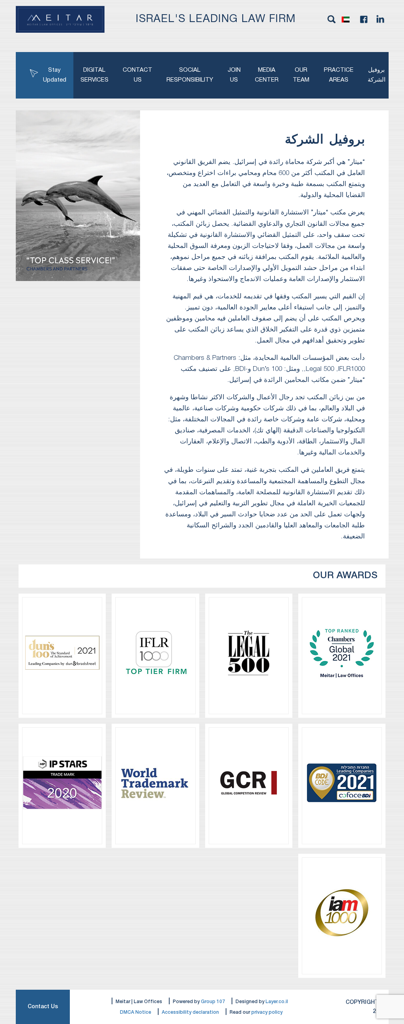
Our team (301, 75)
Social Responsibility (189, 75)
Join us (234, 75)
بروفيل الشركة (376, 75)
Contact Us (43, 1006)
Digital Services (94, 75)
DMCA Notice (135, 1012)
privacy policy (266, 1012)
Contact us (137, 75)
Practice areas (339, 75)
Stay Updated (54, 75)
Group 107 (213, 1002)
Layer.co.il (277, 1002)
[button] (348, 19)
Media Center (267, 75)
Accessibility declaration (190, 1012)
